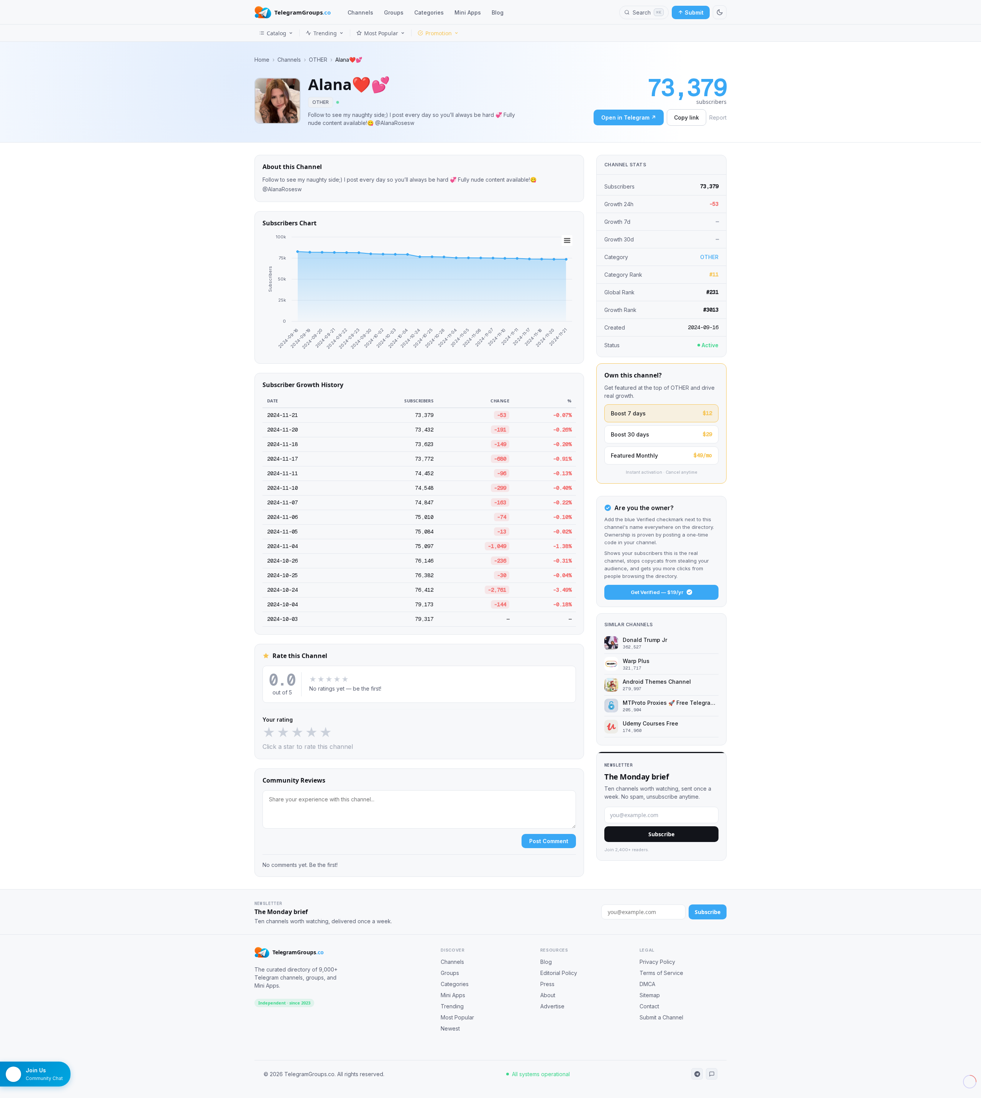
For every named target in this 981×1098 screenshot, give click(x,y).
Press (547, 984)
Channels (360, 12)
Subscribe (661, 834)
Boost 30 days (661, 434)
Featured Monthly (661, 455)
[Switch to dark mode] (720, 12)
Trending (325, 33)
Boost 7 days (661, 413)
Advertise (552, 1006)
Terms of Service (661, 973)
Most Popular (381, 33)
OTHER (318, 59)
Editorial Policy (558, 973)
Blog (498, 12)
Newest (450, 1028)
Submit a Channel (661, 1017)
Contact (649, 1006)
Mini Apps (467, 12)
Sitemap (650, 995)
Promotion (438, 33)
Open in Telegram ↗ (628, 117)
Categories (429, 12)
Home (261, 59)
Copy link (686, 117)
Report (718, 117)
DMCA (647, 984)
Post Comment (548, 841)
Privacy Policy (657, 961)
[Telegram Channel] (697, 1074)
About (547, 995)
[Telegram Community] (711, 1074)
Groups (394, 12)
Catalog (276, 33)
